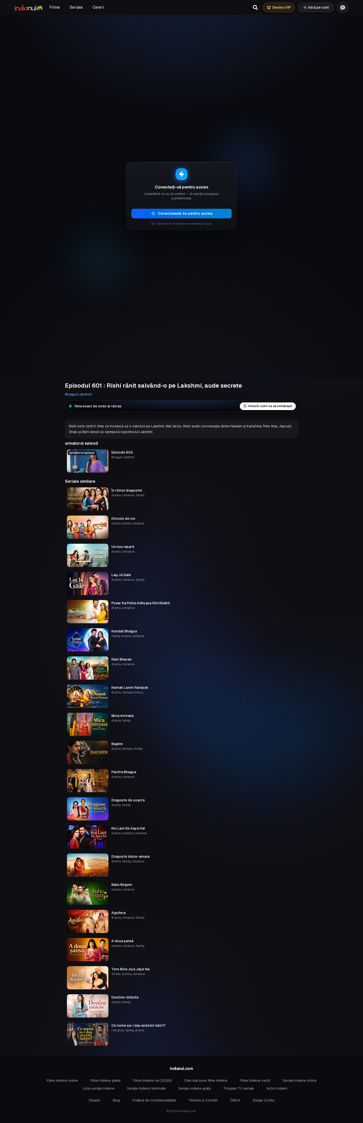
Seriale (76, 7)
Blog (116, 1100)
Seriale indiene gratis (194, 1088)
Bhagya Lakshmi (78, 394)
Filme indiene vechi (255, 1080)
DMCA (235, 1100)
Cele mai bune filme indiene (205, 1080)
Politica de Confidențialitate (154, 1100)
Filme (54, 7)
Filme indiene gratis (105, 1080)
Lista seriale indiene (98, 1088)
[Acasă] (28, 7)
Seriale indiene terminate (146, 1088)
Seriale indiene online (300, 1080)
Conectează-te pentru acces (185, 213)
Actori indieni (276, 1088)
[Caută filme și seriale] (255, 7)
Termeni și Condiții (203, 1100)
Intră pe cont (318, 7)
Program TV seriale (239, 1088)
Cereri (98, 7)
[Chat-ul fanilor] (342, 7)
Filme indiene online (62, 1080)
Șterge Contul (263, 1100)
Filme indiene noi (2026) (152, 1080)
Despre (94, 1100)
